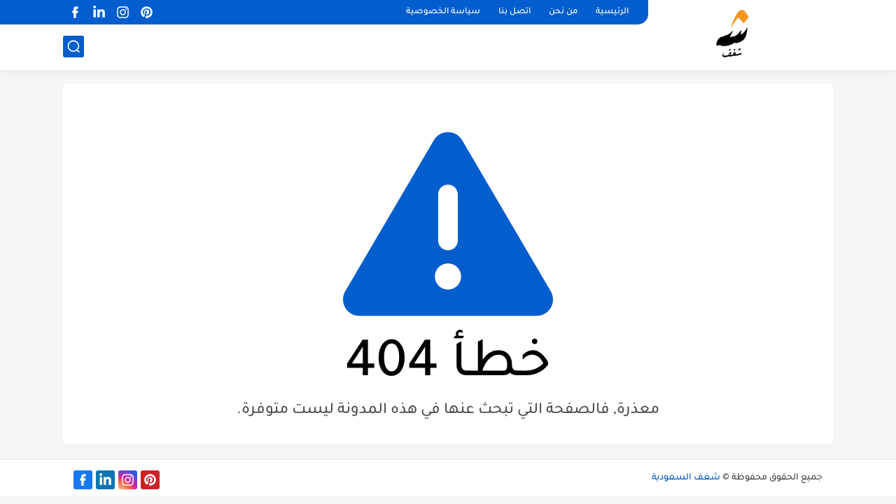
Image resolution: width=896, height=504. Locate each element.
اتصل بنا (514, 12)
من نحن (563, 12)
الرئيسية (612, 12)
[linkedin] (98, 12)
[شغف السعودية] (745, 33)
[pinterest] (146, 12)
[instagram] (122, 12)
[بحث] (73, 46)
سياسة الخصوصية (443, 12)
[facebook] (74, 12)
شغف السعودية (686, 478)
